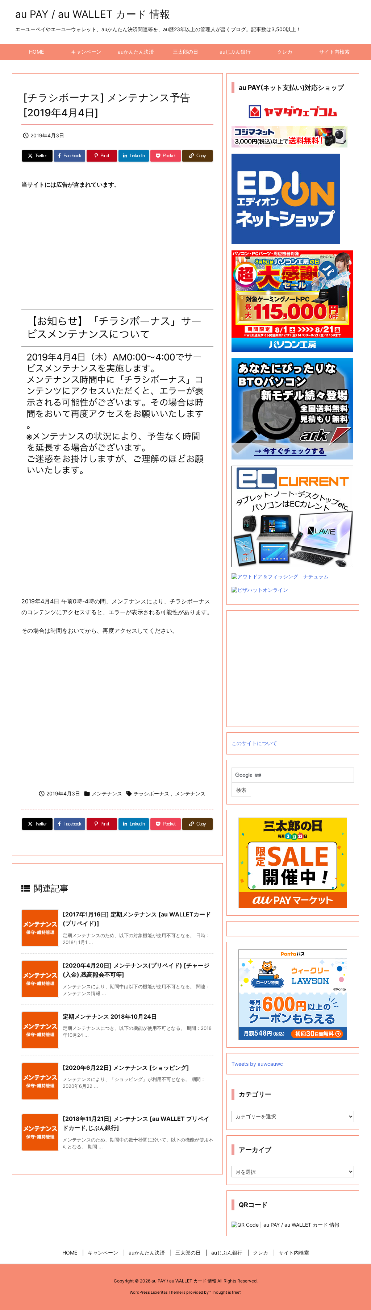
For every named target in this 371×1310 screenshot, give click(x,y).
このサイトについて (254, 743)
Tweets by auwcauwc (257, 1064)
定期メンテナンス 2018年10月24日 (110, 1016)
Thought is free (225, 1292)
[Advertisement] (117, 248)
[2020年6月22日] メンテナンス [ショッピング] (126, 1067)
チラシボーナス (151, 793)
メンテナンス (107, 793)
